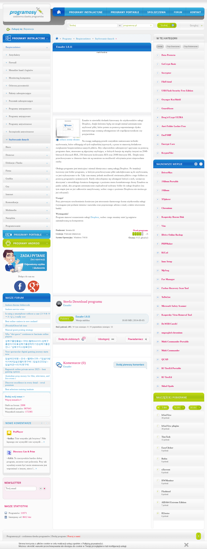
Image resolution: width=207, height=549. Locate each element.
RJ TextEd (167, 377)
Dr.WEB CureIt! (169, 324)
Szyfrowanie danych (19, 139)
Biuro (8, 147)
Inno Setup (167, 261)
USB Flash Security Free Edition (177, 90)
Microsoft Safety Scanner (174, 306)
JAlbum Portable (170, 181)
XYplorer (166, 199)
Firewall (12, 62)
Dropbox (95, 217)
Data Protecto (168, 55)
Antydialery (14, 55)
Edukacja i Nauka (14, 163)
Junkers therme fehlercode (17, 305)
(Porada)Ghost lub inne (16, 325)
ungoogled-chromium (172, 332)
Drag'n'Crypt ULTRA (172, 117)
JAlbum (165, 190)
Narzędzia (10, 218)
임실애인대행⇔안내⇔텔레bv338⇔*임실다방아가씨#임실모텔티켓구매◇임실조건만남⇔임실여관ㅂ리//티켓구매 (27, 361)
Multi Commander (171, 350)
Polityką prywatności (92, 543)
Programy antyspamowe (20, 108)
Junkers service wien (14, 309)
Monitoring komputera (19, 78)
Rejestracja (29, 29)
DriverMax (167, 172)
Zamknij (186, 545)
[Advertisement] (102, 81)
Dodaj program (59, 536)
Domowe (10, 155)
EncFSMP (166, 135)
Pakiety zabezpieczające (20, 93)
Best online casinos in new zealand (21, 321)
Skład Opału (168, 386)
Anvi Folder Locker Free (174, 126)
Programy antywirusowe (20, 124)
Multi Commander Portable (175, 341)
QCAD (165, 359)
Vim (164, 226)
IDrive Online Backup (172, 235)
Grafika (9, 178)
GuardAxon (167, 108)
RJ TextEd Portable (171, 368)
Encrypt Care (168, 144)
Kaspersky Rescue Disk (173, 217)
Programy (67, 38)
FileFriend (167, 81)
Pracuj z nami (74, 536)
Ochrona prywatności (19, 85)
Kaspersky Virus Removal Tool (177, 315)
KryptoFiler (167, 153)
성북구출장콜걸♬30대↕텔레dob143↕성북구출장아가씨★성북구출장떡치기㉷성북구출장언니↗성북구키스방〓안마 (27, 344)
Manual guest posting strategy (19, 330)
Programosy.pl (13, 536)
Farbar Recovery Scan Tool (175, 288)
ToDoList (166, 297)
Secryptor (166, 73)
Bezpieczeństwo (13, 47)
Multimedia (11, 210)
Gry (7, 186)
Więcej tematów (12, 400)
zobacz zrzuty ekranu (69, 139)
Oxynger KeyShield (171, 99)
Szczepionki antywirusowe (21, 131)
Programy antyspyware (20, 116)
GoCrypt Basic (169, 64)
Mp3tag (165, 270)
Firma (8, 170)
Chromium (167, 208)
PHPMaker (167, 243)
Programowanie (13, 226)
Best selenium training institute (19, 389)
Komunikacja (12, 202)
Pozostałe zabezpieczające (21, 101)
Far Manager (168, 279)
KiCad (165, 252)
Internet (9, 194)
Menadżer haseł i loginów (21, 70)
